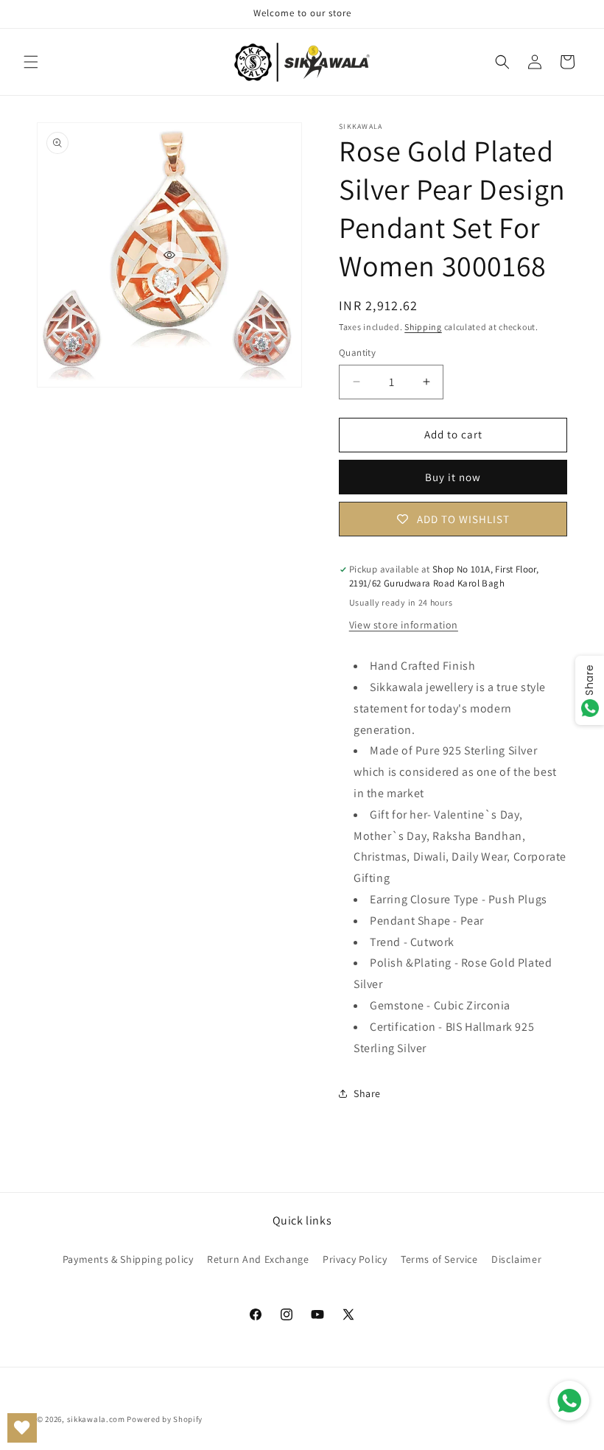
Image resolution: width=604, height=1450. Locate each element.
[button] (31, 62)
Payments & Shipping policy (128, 1259)
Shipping (423, 326)
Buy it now (453, 477)
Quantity (357, 352)
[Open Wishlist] (22, 1428)
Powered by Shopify (165, 1419)
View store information (403, 624)
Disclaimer (516, 1259)
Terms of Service (439, 1259)
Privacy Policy (355, 1259)
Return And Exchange (258, 1259)
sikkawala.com (96, 1419)
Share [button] (367, 1093)
